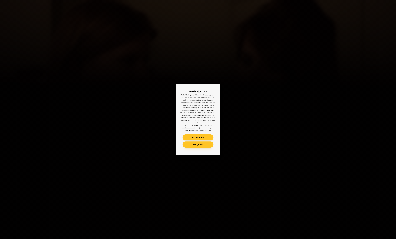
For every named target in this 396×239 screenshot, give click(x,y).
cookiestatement (188, 128)
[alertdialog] (198, 119)
